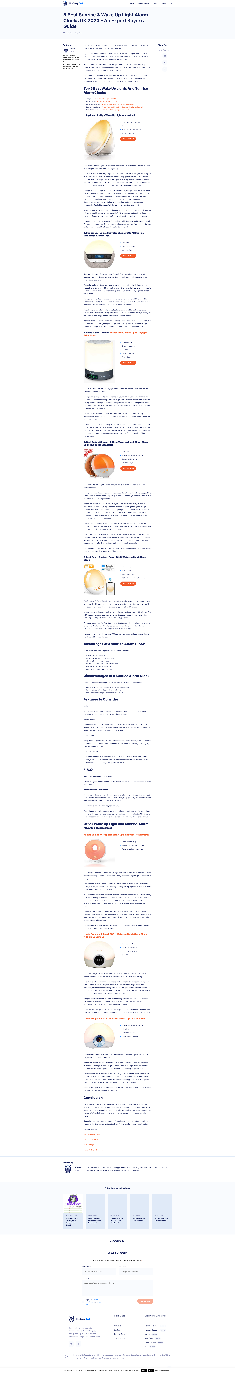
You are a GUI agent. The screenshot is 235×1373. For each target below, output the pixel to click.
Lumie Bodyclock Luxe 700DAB (106, 101)
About (132, 3)
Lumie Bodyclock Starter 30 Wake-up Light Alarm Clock (114, 1018)
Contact (163, 3)
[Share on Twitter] (164, 62)
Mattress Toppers (155, 1330)
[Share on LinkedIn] (164, 55)
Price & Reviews (128, 139)
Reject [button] (151, 1370)
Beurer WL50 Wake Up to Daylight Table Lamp (118, 104)
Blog (155, 3)
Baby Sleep (152, 1338)
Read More (167, 1370)
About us (117, 1326)
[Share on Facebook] (164, 69)
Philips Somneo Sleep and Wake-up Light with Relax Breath (116, 834)
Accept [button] (144, 1370)
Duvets (151, 1334)
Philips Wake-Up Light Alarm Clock (106, 99)
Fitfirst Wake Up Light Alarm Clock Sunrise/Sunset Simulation (122, 107)
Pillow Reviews (154, 1342)
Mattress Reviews (143, 3)
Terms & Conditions (121, 1334)
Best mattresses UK (91, 1139)
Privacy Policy (119, 1338)
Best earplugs (89, 1145)
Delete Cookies (159, 1370)
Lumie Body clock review (93, 1150)
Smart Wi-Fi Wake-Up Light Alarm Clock (115, 110)
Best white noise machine (93, 1134)
